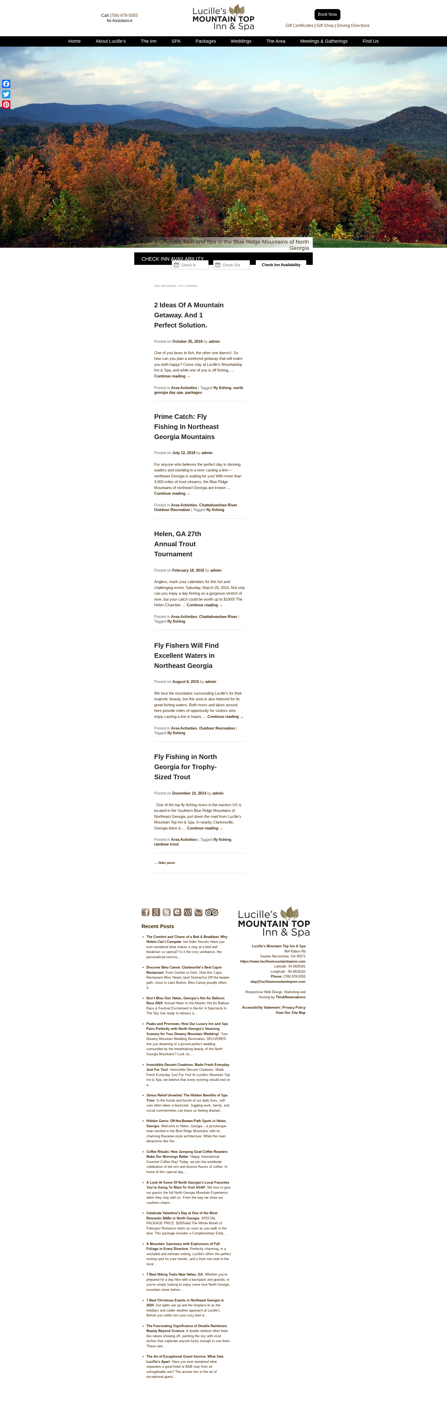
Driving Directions (353, 25)
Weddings (241, 41)
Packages (206, 41)
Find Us (371, 41)
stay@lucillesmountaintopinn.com (278, 982)
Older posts (164, 863)
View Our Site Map (291, 1013)
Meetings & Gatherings (324, 41)
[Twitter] (6, 94)
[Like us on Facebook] (145, 912)
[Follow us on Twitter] (167, 912)
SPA (176, 41)
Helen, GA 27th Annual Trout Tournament (177, 544)
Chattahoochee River (218, 505)
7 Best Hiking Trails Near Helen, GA (174, 1274)
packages (193, 392)
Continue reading (172, 376)
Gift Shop (325, 25)
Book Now (327, 14)
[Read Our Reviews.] (156, 912)
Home (74, 41)
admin (214, 341)
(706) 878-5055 (124, 15)
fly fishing (222, 387)
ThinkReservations (291, 997)
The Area (275, 41)
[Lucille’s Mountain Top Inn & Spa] (223, 29)
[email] (177, 912)
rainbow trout (166, 844)
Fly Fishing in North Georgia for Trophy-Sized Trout (185, 767)
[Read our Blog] (188, 912)
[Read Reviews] (211, 912)
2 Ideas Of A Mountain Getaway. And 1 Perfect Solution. (189, 315)
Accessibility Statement (261, 1007)
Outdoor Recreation (172, 509)
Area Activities (184, 387)
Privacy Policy (294, 1007)
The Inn (149, 41)
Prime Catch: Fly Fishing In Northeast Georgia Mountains (186, 427)
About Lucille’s (111, 41)
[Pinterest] (6, 104)
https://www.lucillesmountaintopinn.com (273, 961)
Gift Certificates (300, 25)
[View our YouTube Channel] (199, 912)
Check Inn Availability (281, 265)
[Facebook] (6, 84)
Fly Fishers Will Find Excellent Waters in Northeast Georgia (186, 655)
